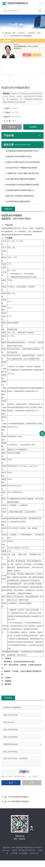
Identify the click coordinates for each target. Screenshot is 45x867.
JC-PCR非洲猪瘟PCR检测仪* (18, 801)
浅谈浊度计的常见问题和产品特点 (19, 156)
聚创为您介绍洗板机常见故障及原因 (20, 196)
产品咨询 (11, 127)
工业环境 (31, 33)
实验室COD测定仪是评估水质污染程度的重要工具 (23, 162)
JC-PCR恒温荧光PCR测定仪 (18, 797)
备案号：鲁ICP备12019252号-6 (23, 850)
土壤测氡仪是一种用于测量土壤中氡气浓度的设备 (23, 173)
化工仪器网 (23, 853)
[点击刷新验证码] (24, 772)
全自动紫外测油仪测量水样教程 (18, 201)
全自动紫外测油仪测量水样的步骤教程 (20, 179)
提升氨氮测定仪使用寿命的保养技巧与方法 (22, 151)
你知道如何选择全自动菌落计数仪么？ (20, 190)
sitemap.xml (34, 853)
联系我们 (33, 127)
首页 (13, 33)
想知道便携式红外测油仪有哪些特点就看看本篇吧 (23, 185)
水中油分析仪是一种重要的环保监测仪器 (21, 168)
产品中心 (21, 33)
